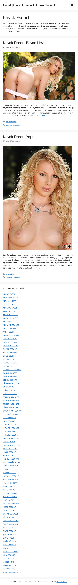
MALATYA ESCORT (11, 480)
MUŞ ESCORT (8, 500)
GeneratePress (62, 582)
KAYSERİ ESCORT (10, 449)
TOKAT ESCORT (9, 545)
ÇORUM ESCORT (10, 377)
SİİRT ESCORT (9, 528)
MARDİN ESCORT (10, 490)
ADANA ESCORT (10, 294)
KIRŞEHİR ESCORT (10, 466)
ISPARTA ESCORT (10, 425)
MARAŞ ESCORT (10, 486)
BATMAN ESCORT (10, 342)
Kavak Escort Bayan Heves (25, 43)
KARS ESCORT (9, 442)
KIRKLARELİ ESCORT (11, 462)
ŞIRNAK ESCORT (10, 534)
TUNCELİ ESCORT (10, 552)
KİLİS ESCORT (9, 456)
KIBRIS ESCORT (9, 452)
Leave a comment (13, 125)
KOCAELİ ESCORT (10, 469)
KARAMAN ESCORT (11, 438)
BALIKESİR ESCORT (11, 335)
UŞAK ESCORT (9, 559)
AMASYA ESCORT (10, 311)
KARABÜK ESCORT (11, 435)
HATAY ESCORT (9, 418)
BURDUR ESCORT (10, 363)
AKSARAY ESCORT (10, 308)
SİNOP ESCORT (9, 531)
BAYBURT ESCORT (10, 346)
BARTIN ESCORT (10, 339)
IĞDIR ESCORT (9, 421)
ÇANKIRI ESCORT (10, 373)
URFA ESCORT (9, 555)
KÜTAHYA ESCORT (11, 476)
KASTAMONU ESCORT (12, 445)
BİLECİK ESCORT (10, 349)
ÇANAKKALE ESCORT (12, 370)
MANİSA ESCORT (10, 483)
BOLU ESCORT (9, 359)
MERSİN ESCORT (10, 493)
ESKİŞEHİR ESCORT (11, 404)
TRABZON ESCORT (11, 548)
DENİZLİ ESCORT (10, 380)
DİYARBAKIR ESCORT (11, 383)
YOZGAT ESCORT (10, 569)
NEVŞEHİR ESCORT (11, 504)
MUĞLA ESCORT (10, 497)
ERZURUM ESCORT (11, 401)
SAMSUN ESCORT (10, 524)
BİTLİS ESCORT (9, 356)
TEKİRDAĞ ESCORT (11, 541)
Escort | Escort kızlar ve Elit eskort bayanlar (30, 5)
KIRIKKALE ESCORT (11, 459)
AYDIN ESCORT (9, 332)
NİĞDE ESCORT (9, 507)
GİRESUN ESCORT (10, 407)
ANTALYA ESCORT (10, 318)
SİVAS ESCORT (9, 538)
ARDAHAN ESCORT (11, 325)
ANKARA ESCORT (10, 315)
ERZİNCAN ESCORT (11, 397)
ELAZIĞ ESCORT (10, 394)
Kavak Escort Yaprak (20, 137)
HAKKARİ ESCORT (10, 414)
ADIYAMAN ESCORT (11, 298)
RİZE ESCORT (8, 517)
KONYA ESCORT (9, 473)
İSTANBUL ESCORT (11, 428)
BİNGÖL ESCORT (10, 353)
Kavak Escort (11, 122)
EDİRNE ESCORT (10, 390)
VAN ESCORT (8, 562)
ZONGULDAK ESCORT (12, 572)
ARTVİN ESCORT (10, 328)
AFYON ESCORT (9, 301)
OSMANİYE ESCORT (11, 514)
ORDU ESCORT (9, 510)
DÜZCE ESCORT (9, 387)
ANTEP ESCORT (9, 322)
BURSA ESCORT (9, 366)
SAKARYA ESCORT (10, 521)
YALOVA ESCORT (10, 565)
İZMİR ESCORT (9, 431)
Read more (41, 116)
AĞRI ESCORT (8, 304)
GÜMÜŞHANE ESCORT (12, 411)
